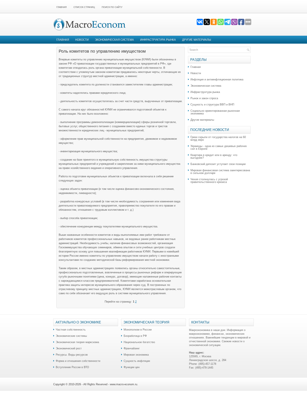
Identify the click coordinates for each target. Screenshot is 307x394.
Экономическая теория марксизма (77, 342)
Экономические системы (71, 335)
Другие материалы (196, 39)
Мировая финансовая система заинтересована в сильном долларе (220, 172)
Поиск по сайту (112, 7)
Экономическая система (114, 39)
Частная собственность (71, 329)
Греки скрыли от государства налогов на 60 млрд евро (218, 138)
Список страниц (84, 7)
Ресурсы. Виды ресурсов (72, 354)
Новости (82, 39)
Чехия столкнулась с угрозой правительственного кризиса (209, 181)
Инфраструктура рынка (158, 39)
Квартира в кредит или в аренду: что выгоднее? (213, 156)
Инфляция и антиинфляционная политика (216, 79)
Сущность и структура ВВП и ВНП (212, 104)
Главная (61, 7)
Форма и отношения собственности (78, 360)
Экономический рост (69, 348)
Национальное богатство (139, 342)
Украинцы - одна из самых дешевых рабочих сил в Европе (218, 147)
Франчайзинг (132, 348)
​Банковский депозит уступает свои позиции (218, 164)
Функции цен (132, 367)
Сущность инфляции (137, 360)
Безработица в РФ (135, 335)
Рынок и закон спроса (204, 98)
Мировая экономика (136, 354)
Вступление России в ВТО (72, 367)
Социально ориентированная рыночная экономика (215, 112)
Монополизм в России (138, 329)
